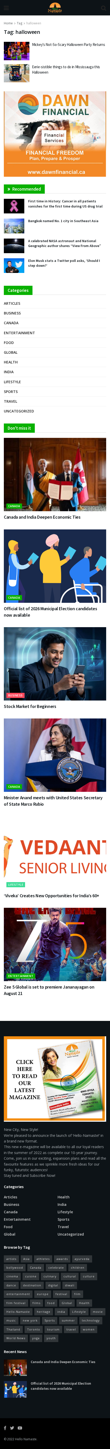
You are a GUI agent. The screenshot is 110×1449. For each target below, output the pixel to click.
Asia (26, 1259)
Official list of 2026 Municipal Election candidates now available (61, 1386)
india (61, 1312)
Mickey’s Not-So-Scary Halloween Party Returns (68, 44)
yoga (36, 1338)
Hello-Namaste (18, 1312)
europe (43, 1294)
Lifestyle (12, 381)
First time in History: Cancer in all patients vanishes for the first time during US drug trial (65, 204)
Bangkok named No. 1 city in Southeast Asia (63, 221)
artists (11, 1259)
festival (61, 1294)
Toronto (33, 1329)
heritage (43, 1312)
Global (10, 352)
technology (91, 1320)
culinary (50, 1276)
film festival (16, 1303)
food (51, 1303)
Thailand (13, 1329)
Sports (11, 391)
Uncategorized (19, 411)
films (36, 1303)
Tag (19, 23)
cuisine (31, 1276)
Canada (11, 322)
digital (53, 1285)
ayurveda (82, 1259)
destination (32, 1285)
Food (9, 342)
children (77, 1267)
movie (98, 1312)
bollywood (14, 1267)
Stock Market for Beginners (30, 706)
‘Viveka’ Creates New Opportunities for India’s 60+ (51, 896)
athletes (43, 1259)
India (9, 371)
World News (15, 1338)
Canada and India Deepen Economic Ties (42, 517)
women (89, 1329)
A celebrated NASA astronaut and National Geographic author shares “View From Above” (64, 243)
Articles (12, 303)
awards (62, 1259)
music (11, 1320)
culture (89, 1276)
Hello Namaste (26, 1439)
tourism (53, 1329)
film (77, 1294)
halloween (33, 23)
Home (8, 23)
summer (68, 1320)
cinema (12, 1276)
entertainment (18, 1294)
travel (71, 1329)
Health (11, 362)
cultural (69, 1276)
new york (30, 1320)
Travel (10, 401)
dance (11, 1285)
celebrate (56, 1267)
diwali (69, 1285)
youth (51, 1338)
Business (12, 313)
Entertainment (19, 332)
